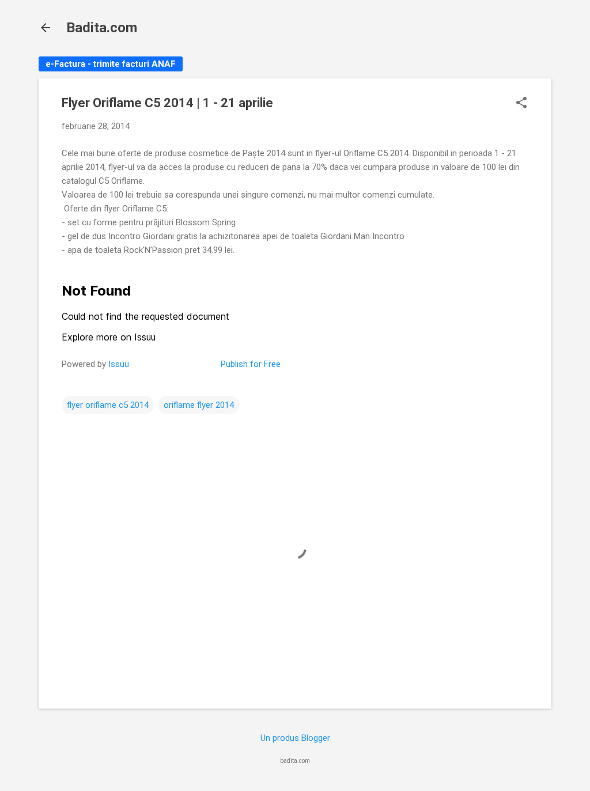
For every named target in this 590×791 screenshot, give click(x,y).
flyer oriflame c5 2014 (108, 405)
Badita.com (101, 28)
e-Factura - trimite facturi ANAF (111, 64)
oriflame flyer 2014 (199, 405)
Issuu (118, 364)
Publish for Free (251, 364)
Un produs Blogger (295, 738)
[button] (521, 104)
